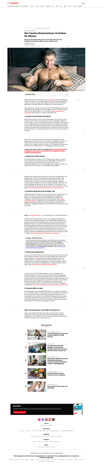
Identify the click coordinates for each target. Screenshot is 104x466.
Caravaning (32, 459)
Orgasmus (51, 99)
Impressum (27, 430)
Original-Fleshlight (35, 215)
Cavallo (37, 459)
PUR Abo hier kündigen (43, 441)
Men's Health (61, 459)
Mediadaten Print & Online (43, 447)
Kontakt (21, 430)
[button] (46, 69)
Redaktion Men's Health (29, 43)
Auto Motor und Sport (19, 459)
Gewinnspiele (43, 425)
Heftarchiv (53, 447)
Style (60, 6)
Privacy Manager (41, 430)
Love (65, 6)
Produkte (54, 0)
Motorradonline (69, 459)
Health (42, 6)
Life (52, 6)
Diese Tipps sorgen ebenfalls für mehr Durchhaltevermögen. (46, 187)
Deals (70, 6)
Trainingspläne (24, 6)
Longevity (48, 6)
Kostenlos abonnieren (19, 412)
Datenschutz (34, 430)
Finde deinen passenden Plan (13, 6)
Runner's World (42, 461)
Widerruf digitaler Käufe (55, 441)
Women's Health (50, 461)
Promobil (81, 459)
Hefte (50, 0)
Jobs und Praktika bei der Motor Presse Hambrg (51, 436)
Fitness (31, 6)
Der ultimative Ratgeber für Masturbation (44, 264)
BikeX (27, 459)
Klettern (48, 459)
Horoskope (79, 6)
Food (37, 6)
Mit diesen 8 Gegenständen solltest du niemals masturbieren (50, 284)
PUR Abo (34, 441)
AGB (47, 430)
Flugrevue (43, 459)
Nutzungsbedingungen (55, 430)
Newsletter (50, 425)
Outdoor (76, 459)
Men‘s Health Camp (35, 436)
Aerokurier (10, 459)
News (74, 6)
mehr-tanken (54, 459)
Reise (57, 6)
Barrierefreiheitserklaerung (67, 430)
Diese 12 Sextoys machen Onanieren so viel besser (44, 233)
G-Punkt (36, 258)
